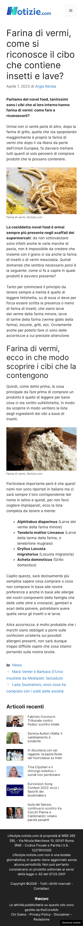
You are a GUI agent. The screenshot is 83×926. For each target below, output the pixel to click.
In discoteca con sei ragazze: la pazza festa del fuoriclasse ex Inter (45, 754)
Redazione (42, 919)
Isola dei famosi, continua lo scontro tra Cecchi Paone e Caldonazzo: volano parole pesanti (45, 812)
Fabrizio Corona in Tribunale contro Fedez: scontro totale (43, 720)
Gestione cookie (71, 922)
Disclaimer (62, 914)
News (17, 665)
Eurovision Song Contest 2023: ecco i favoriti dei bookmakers (43, 789)
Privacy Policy (40, 914)
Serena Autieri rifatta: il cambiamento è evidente (45, 737)
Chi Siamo (18, 914)
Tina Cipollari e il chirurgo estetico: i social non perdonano (44, 771)
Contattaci (41, 888)
